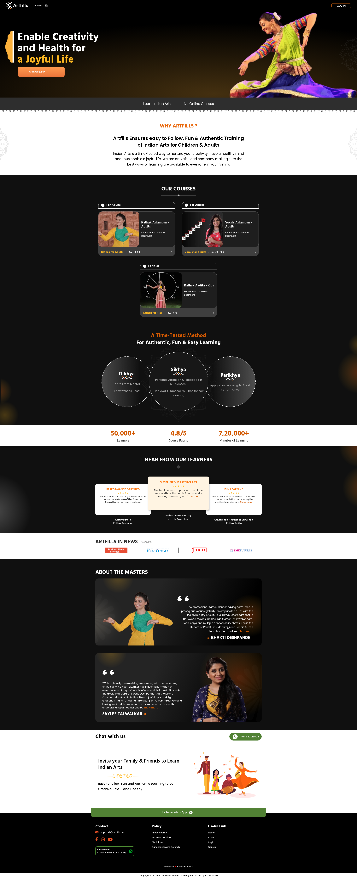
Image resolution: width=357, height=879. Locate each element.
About (211, 837)
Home (211, 832)
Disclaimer (157, 842)
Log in (341, 6)
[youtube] (112, 839)
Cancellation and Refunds (166, 847)
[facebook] (98, 839)
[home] (17, 5)
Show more (193, 496)
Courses (38, 5)
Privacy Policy (159, 832)
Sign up (212, 847)
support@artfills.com (113, 832)
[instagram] (104, 839)
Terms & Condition (162, 837)
